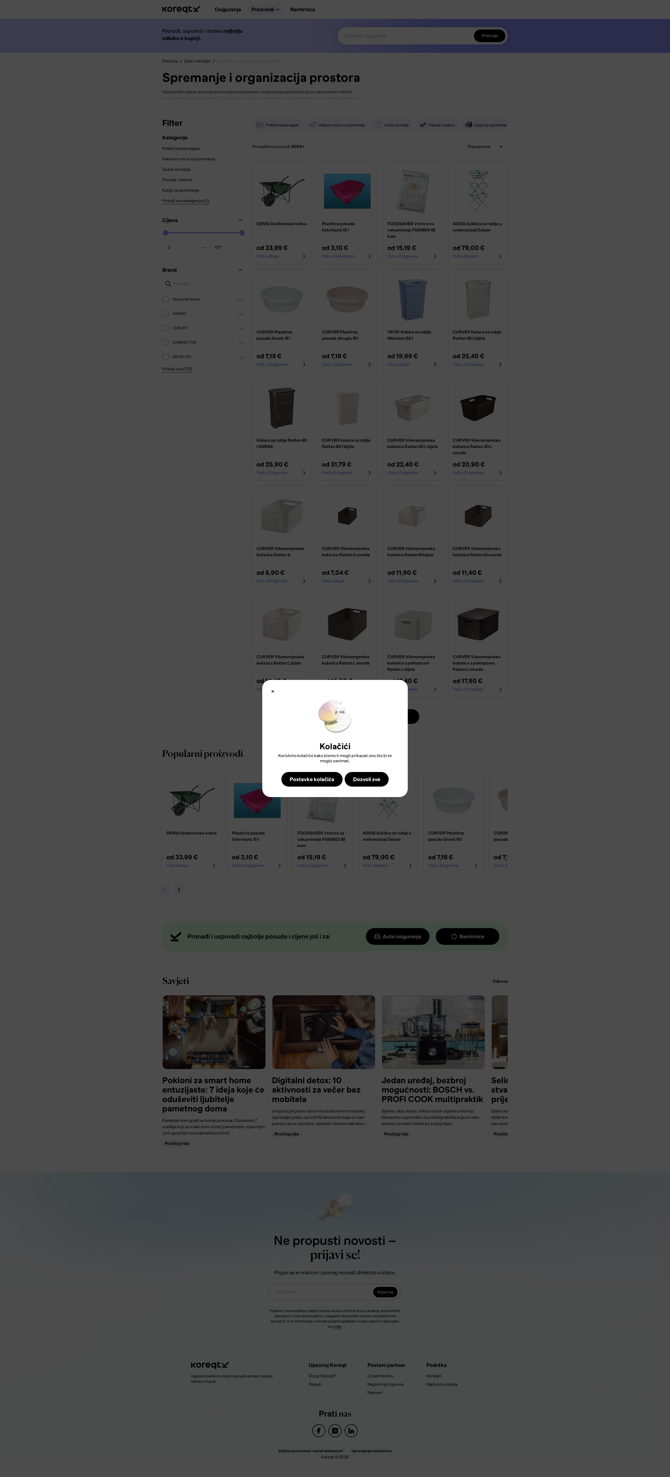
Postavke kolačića (312, 779)
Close (273, 691)
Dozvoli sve (366, 779)
